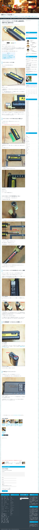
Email (2, 479)
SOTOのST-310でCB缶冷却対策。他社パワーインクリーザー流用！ (4, 432)
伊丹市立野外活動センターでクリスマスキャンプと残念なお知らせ (20, 424)
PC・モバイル (27, 137)
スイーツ (27, 145)
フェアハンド (2, 509)
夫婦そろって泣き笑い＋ (8, 529)
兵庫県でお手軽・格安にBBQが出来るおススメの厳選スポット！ (16, 424)
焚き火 (2, 519)
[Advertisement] (7, 443)
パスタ (5, 508)
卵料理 (2, 515)
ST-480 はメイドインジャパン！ (6, 58)
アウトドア (14, 18)
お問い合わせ (25, 18)
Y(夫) (7, 24)
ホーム (1, 18)
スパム (2, 505)
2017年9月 (27, 102)
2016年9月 (27, 116)
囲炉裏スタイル (5, 515)
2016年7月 (27, 119)
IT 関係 (10, 18)
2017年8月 (27, 103)
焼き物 (4, 519)
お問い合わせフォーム (31, 525)
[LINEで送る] (12, 42)
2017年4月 (27, 107)
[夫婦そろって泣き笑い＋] (19, 12)
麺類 (8, 522)
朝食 (26, 151)
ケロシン (2, 502)
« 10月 (27, 96)
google (5, 498)
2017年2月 (27, 110)
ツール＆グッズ (18, 18)
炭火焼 (7, 518)
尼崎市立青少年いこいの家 (4, 516)
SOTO (7, 498)
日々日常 (22, 18)
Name (3, 477)
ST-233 (2, 499)
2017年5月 (27, 106)
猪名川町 (7, 519)
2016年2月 (27, 125)
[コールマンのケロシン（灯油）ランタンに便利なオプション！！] (28, 79)
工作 (8, 516)
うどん (4, 499)
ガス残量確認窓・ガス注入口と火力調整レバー (7, 57)
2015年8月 (27, 129)
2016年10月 (27, 115)
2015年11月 (27, 128)
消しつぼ (5, 518)
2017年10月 (27, 101)
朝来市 (2, 518)
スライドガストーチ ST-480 (5, 54)
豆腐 (1, 522)
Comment (3, 471)
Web (11, 500)
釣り (26, 154)
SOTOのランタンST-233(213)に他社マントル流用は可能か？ (8, 424)
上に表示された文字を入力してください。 (7, 485)
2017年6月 (27, 105)
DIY (8, 18)
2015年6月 (27, 130)
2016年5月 (27, 121)
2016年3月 (27, 124)
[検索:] (32, 35)
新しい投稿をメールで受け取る (6, 489)
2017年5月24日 (4, 24)
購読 (20, 499)
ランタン (2, 512)
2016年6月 (27, 120)
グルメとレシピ (4, 18)
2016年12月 (27, 112)
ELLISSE (2, 498)
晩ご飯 (27, 150)
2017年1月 (27, 111)
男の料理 (11, 513)
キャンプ (13, 24)
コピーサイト (5, 502)
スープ (4, 505)
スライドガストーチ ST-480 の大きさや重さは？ (8, 55)
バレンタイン (2, 508)
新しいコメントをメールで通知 (6, 488)
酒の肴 (4, 522)
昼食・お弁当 (27, 149)
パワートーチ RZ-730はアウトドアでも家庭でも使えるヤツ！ (12, 424)
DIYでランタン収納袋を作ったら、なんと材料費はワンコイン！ (4, 424)
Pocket (15, 42)
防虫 (6, 522)
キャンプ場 (7, 499)
